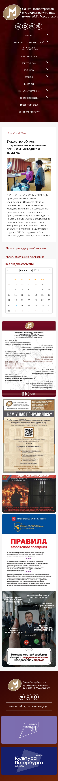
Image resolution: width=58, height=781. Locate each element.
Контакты (29, 84)
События (29, 77)
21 (35, 300)
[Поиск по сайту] (32, 26)
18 (15, 300)
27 (9, 284)
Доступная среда (29, 49)
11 (15, 295)
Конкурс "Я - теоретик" (29, 112)
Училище (29, 35)
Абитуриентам (29, 63)
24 (9, 305)
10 (9, 295)
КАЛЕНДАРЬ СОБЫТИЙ (19, 264)
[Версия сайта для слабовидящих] (39, 26)
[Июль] (8, 270)
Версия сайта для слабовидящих (29, 706)
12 (22, 295)
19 (22, 300)
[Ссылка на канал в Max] (25, 26)
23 (49, 300)
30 (29, 284)
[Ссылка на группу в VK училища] (18, 26)
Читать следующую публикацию (25, 256)
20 (29, 300)
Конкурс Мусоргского (29, 91)
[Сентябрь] (49, 270)
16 (49, 295)
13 (29, 295)
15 (42, 295)
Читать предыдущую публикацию (26, 248)
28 (15, 284)
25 (15, 305)
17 (9, 300)
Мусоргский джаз (29, 105)
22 (42, 300)
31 (35, 284)
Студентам (29, 70)
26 (22, 305)
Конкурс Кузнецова (29, 98)
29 (22, 284)
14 (35, 295)
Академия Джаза (29, 56)
